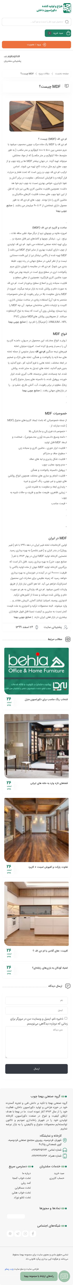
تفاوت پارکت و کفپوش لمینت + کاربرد (48, 867)
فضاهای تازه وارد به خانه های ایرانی (49, 783)
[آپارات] (10, 1233)
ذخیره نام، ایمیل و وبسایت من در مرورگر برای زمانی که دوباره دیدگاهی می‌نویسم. (39, 1021)
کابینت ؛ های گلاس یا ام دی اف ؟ (50, 951)
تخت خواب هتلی (21, 1193)
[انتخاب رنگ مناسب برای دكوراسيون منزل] (36, 671)
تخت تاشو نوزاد (22, 1197)
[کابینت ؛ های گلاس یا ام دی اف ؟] (36, 914)
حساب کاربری (56, 1178)
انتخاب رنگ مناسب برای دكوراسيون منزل (46, 699)
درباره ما (26, 1173)
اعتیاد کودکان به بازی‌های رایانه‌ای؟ (50, 968)
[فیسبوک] (33, 1233)
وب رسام (9, 1269)
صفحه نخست (62, 74)
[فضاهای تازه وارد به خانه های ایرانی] (36, 746)
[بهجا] (54, 8)
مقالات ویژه (44, 74)
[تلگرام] (17, 1233)
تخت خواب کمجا (21, 1178)
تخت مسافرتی (23, 1188)
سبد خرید (59, 1173)
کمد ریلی (26, 1183)
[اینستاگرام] (25, 1233)
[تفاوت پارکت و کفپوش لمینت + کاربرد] (36, 830)
